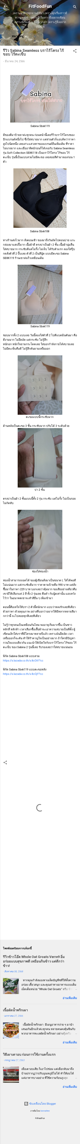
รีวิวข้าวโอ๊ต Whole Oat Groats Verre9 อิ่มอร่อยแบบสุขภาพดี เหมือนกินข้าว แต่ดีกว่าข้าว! (34, 961)
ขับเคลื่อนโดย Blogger (42, 1103)
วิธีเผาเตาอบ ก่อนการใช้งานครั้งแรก (29, 1054)
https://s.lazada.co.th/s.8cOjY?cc (23, 674)
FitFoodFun (40, 6)
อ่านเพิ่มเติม (70, 998)
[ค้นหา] (75, 7)
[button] (75, 51)
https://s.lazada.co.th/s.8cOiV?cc (23, 660)
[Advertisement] (40, 894)
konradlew (45, 1111)
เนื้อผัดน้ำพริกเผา (15, 1010)
